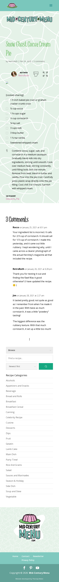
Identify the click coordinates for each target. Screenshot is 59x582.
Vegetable (11, 496)
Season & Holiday (15, 480)
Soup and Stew (13, 491)
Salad (8, 470)
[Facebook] (24, 568)
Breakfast (11, 401)
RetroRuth (13, 61)
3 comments (39, 61)
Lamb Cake (11, 449)
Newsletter (38, 556)
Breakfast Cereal (14, 406)
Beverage (11, 391)
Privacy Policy (28, 560)
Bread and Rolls (14, 396)
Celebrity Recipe (14, 417)
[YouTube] (37, 568)
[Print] (35, 73)
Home (15, 556)
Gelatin (9, 443)
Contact (26, 556)
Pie (17, 198)
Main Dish (11, 454)
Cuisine (9, 422)
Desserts (10, 198)
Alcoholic (10, 380)
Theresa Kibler (37, 579)
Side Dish (10, 486)
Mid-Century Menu (39, 572)
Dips (8, 433)
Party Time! (12, 459)
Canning (10, 412)
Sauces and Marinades (17, 475)
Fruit (8, 438)
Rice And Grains (14, 464)
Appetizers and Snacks (17, 385)
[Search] (46, 366)
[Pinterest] (31, 568)
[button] (45, 73)
